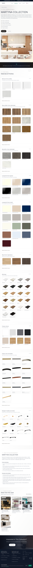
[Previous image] (2, 44)
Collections (16, 3)
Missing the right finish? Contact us (6, 100)
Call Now (9, 31)
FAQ (28, 554)
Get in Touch (12, 544)
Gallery (20, 3)
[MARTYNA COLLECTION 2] (12, 57)
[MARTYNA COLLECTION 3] (20, 57)
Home (12, 3)
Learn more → (7, 566)
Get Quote (3, 31)
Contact (23, 3)
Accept (30, 565)
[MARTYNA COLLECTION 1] (4, 57)
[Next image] (30, 44)
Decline (26, 565)
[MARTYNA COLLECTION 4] (28, 57)
